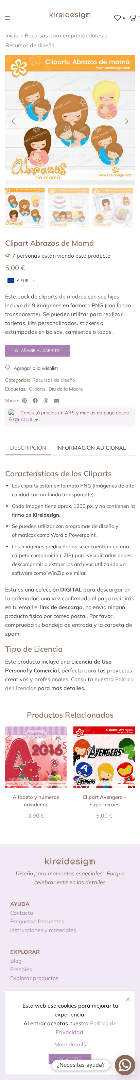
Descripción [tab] (28, 447)
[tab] (28, 447)
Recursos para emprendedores (64, 35)
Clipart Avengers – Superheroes (104, 801)
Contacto (21, 912)
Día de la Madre (66, 389)
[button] (13, 121)
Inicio (11, 35)
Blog (16, 960)
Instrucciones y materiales (43, 930)
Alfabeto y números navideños (36, 801)
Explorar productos (34, 978)
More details (70, 1044)
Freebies (21, 969)
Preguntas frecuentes (37, 921)
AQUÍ (26, 419)
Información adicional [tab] (91, 447)
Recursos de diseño (29, 45)
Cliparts (37, 389)
